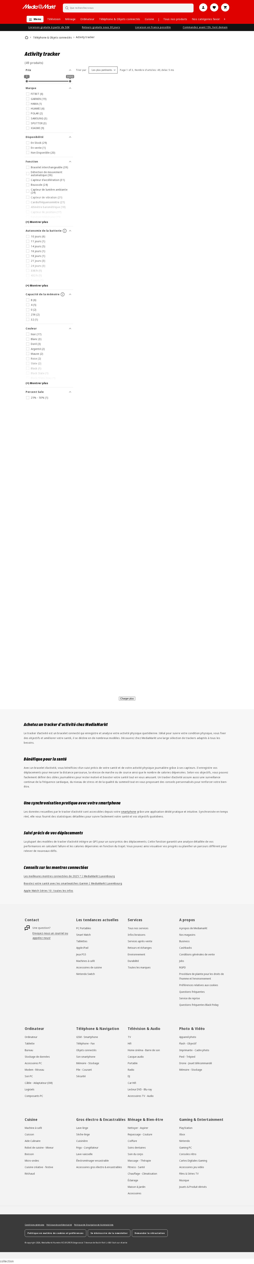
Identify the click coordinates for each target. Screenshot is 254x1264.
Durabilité (133, 961)
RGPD (182, 967)
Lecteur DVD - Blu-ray (140, 1089)
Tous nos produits (175, 19)
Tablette (30, 1043)
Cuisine (149, 19)
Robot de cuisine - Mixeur (39, 1147)
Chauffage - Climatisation (142, 1173)
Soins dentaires (137, 1147)
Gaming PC (185, 1147)
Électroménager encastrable (92, 1160)
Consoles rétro (187, 1154)
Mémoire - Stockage (87, 1063)
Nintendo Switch (85, 974)
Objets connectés (86, 1050)
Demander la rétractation (150, 1233)
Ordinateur (87, 19)
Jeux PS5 (81, 954)
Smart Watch (83, 935)
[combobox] (128, 8)
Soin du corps (135, 1154)
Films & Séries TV (189, 1173)
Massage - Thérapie (139, 1160)
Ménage (70, 19)
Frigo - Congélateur (87, 1147)
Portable (133, 1063)
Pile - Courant (84, 1069)
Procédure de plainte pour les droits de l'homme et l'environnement (201, 976)
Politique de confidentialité (59, 1224)
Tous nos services (138, 928)
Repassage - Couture (140, 1134)
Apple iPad (82, 948)
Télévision (53, 19)
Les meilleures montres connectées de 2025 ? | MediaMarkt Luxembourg (69, 876)
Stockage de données (37, 1056)
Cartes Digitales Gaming (193, 1160)
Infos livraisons (136, 935)
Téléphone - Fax (85, 1043)
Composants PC (34, 1096)
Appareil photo (187, 1037)
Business (184, 941)
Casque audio (136, 1056)
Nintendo (184, 1141)
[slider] (26, 81)
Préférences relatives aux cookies (198, 985)
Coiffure (132, 1141)
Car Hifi (132, 1082)
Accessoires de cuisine (89, 967)
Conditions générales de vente (197, 954)
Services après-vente (140, 941)
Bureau (29, 1050)
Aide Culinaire (33, 1141)
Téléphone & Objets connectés (119, 19)
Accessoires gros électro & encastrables (99, 1167)
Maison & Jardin (136, 1186)
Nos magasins (187, 935)
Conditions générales (34, 1224)
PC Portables (83, 928)
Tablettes (81, 941)
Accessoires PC (33, 1063)
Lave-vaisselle (84, 1154)
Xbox (182, 1134)
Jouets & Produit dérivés (193, 1186)
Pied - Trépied (187, 1056)
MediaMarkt (47, 1242)
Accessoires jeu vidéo (191, 1167)
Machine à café (33, 1128)
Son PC (29, 1076)
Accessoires (134, 1193)
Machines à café (85, 961)
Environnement (136, 954)
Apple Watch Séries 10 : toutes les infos (48, 890)
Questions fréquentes (192, 992)
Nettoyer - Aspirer (138, 1128)
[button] (34, 19)
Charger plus (127, 698)
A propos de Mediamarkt (193, 928)
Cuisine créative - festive (39, 1167)
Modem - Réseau (34, 1069)
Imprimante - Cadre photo (194, 1050)
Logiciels (29, 1089)
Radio (131, 1069)
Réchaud (30, 1173)
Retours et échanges (140, 948)
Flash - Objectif (187, 1043)
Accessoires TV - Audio (141, 1096)
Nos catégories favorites (208, 19)
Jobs (181, 961)
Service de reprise (189, 998)
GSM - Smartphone (87, 1037)
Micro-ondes (32, 1160)
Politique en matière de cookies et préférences (55, 1233)
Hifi (129, 1043)
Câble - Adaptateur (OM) (39, 1082)
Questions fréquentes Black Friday (199, 1005)
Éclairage (133, 1180)
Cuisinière (82, 1141)
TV (129, 1037)
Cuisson (29, 1134)
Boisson (29, 1154)
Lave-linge (82, 1128)
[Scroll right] (224, 19)
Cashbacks (185, 948)
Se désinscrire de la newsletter (109, 1233)
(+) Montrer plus (37, 222)
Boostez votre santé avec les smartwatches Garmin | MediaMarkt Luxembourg (73, 883)
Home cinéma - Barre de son (144, 1050)
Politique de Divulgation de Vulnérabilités (93, 1224)
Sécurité (81, 1076)
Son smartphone (85, 1056)
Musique (184, 1180)
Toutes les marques (139, 967)
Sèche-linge (83, 1134)
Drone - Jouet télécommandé (195, 1063)
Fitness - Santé (136, 1167)
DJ (129, 1076)
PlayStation (185, 1128)
